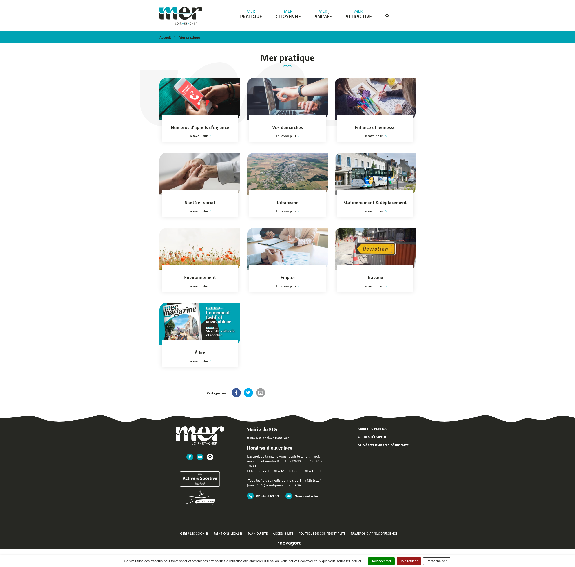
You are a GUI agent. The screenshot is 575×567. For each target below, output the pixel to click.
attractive (358, 14)
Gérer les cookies (194, 534)
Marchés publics (372, 429)
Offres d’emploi (372, 437)
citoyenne (288, 14)
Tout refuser (409, 561)
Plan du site (258, 534)
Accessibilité (283, 534)
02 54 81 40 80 (267, 496)
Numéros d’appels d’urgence (383, 445)
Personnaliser (437, 561)
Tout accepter (381, 561)
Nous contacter (306, 496)
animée (323, 14)
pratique (251, 14)
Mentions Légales (228, 534)
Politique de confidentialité (322, 534)
